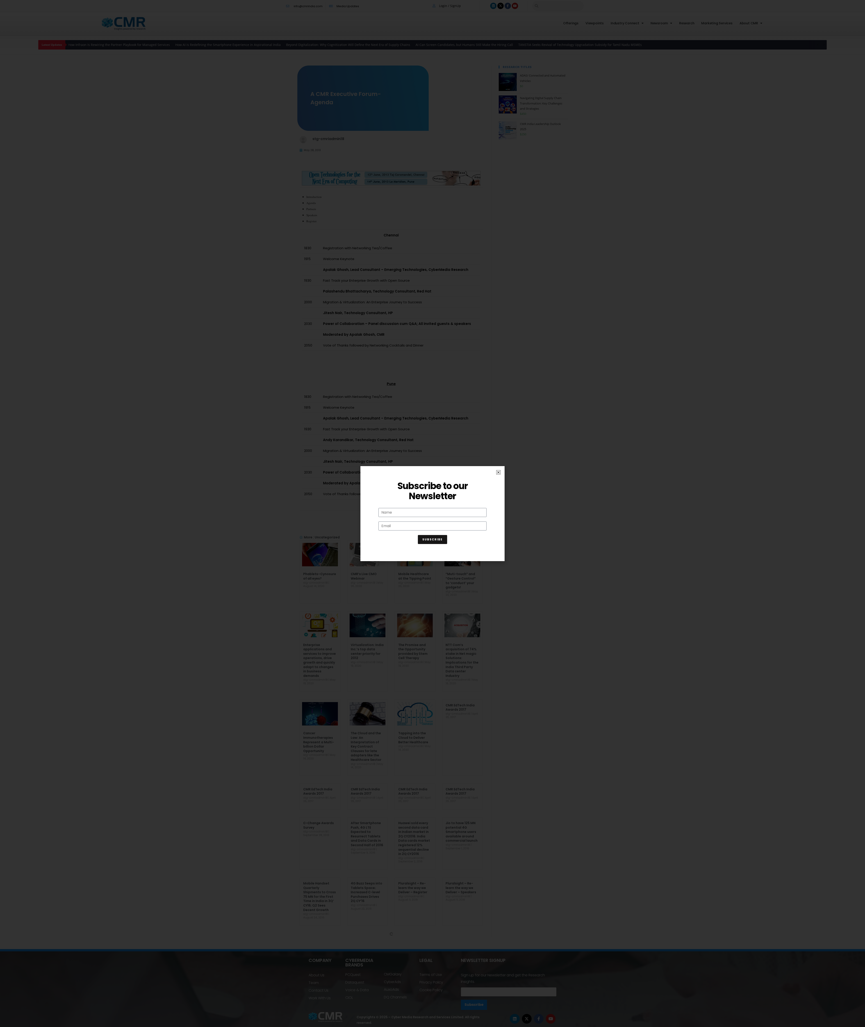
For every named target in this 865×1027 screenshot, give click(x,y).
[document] (432, 513)
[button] (498, 472)
